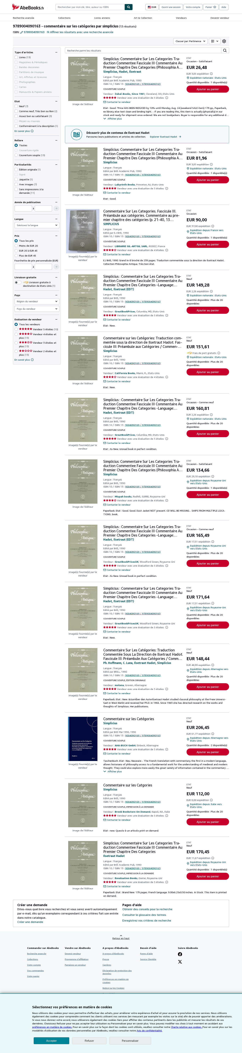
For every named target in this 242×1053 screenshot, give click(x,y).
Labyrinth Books (125, 184)
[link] (224, 41)
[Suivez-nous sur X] (180, 962)
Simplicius (110, 162)
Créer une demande (30, 922)
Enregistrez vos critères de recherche (146, 920)
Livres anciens (102, 17)
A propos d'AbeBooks (113, 953)
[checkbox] (16, 57)
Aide (223, 7)
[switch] (18, 282)
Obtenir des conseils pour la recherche (147, 909)
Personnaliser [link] (130, 1040)
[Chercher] (129, 7)
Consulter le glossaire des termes (144, 915)
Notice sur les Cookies (113, 988)
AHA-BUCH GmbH (125, 745)
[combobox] (90, 7)
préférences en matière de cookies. (52, 1026)
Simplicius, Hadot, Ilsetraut (122, 71)
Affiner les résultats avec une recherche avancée (81, 32)
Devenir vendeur (220, 17)
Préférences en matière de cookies (116, 981)
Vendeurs (181, 17)
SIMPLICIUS (111, 224)
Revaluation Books (126, 878)
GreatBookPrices (125, 311)
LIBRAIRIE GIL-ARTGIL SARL (131, 246)
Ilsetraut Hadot (114, 856)
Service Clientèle (148, 959)
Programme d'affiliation (76, 959)
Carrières (107, 965)
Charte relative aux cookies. (186, 1026)
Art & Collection (143, 17)
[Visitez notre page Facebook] (180, 954)
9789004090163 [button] (34, 32)
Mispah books (123, 496)
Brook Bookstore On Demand (132, 811)
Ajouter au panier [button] (208, 89)
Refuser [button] (89, 1040)
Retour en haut (121, 938)
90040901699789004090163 (143, 83)
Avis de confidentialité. (149, 1030)
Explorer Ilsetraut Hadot (163, 136)
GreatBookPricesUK (127, 561)
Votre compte (193, 7)
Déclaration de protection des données (117, 972)
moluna (119, 685)
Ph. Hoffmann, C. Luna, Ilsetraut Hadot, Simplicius (137, 663)
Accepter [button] (51, 1040)
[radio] (16, 155)
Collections (64, 17)
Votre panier (33, 976)
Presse (106, 959)
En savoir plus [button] (22, 359)
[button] (56, 208)
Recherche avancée (23, 17)
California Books (125, 373)
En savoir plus (22, 130)
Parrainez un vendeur (75, 965)
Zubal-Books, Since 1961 (130, 93)
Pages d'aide (146, 953)
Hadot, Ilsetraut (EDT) (118, 289)
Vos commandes (35, 970)
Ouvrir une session (171, 7)
